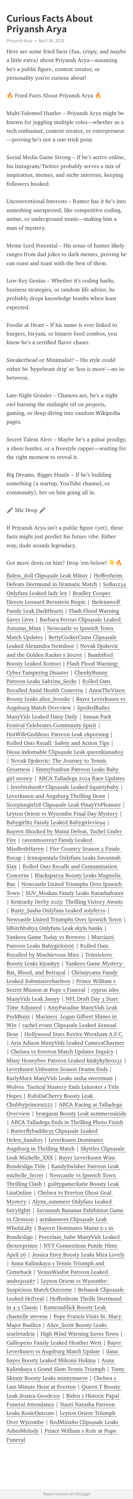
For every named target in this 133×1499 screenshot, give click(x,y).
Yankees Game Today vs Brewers (45, 937)
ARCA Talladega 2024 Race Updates (81, 778)
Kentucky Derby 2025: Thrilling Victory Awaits (67, 901)
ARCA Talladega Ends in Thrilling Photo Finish (67, 1122)
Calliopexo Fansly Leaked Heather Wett (53, 1342)
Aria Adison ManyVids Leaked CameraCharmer (67, 1042)
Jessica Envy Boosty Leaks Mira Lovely (78, 1254)
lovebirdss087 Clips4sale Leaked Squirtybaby (65, 787)
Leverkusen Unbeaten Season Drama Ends (57, 1069)
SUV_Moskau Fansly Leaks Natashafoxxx (74, 893)
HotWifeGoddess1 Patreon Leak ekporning (57, 734)
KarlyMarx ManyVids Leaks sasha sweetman (59, 1078)
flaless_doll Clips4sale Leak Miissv (47, 575)
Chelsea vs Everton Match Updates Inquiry (62, 1051)
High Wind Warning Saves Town (79, 1333)
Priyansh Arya (19, 40)
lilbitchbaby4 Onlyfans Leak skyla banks (54, 928)
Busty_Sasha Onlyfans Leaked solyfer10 (58, 910)
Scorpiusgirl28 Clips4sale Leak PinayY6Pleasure (63, 804)
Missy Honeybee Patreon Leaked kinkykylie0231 (64, 1060)
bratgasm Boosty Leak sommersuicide (81, 1113)
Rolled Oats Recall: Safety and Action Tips (57, 743)
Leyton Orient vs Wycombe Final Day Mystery (62, 813)
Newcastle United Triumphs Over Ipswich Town (64, 919)
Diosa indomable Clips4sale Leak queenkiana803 (64, 752)
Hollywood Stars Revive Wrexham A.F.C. (73, 1034)
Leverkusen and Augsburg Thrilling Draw (55, 796)
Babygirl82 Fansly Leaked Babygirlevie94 (55, 822)
